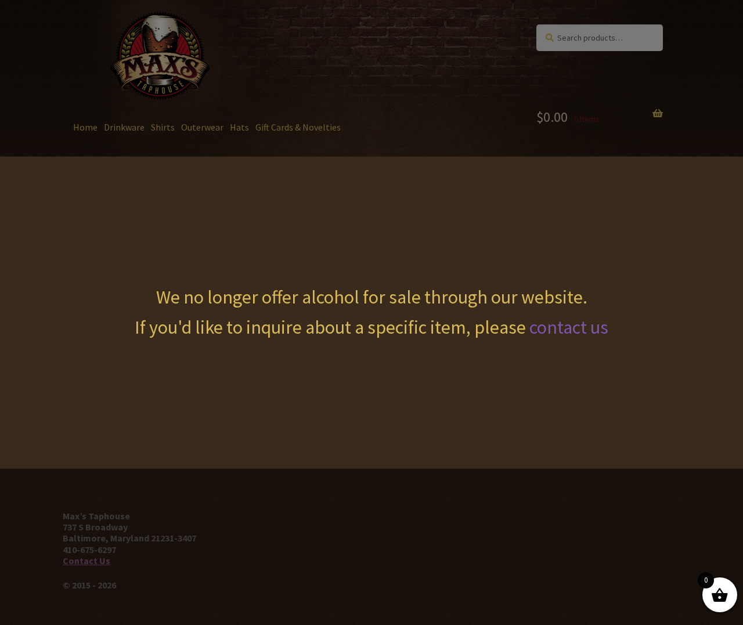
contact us (568, 327)
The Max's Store (139, 35)
